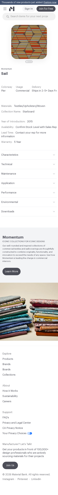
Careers (6, 401)
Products (7, 359)
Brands (6, 364)
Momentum (6, 69)
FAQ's (5, 417)
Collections (8, 375)
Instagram (8, 479)
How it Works (10, 391)
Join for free (46, 9)
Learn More (11, 271)
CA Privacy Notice (12, 428)
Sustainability (10, 396)
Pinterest (22, 479)
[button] (4, 8)
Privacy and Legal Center (16, 423)
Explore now (50, 2)
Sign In (29, 9)
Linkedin (36, 479)
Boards (6, 369)
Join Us (10, 465)
